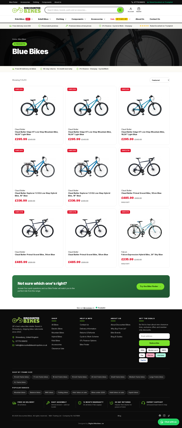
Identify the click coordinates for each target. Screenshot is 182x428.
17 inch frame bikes (40, 377)
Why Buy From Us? (118, 329)
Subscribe (154, 343)
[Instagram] (164, 415)
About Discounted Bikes (120, 325)
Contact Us (155, 19)
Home (14, 39)
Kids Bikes (22, 19)
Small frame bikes (118, 377)
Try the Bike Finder (149, 286)
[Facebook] (160, 415)
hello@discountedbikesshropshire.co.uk (31, 345)
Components (47, 2)
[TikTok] (168, 415)
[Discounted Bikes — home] (26, 10)
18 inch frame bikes (60, 377)
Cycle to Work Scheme (89, 337)
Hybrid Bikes (57, 337)
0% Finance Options (88, 340)
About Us (57, 2)
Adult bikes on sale (117, 392)
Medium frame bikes (137, 377)
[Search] (120, 10)
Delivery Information (88, 329)
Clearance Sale (58, 348)
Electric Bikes (57, 329)
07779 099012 (21, 341)
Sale (118, 19)
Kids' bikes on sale (80, 392)
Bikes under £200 (98, 392)
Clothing (36, 2)
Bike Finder (13, 2)
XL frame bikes (20, 382)
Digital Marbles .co (96, 423)
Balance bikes (35, 392)
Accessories (25, 2)
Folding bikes (63, 392)
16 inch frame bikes (21, 377)
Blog (119, 416)
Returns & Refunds (87, 333)
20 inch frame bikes (98, 377)
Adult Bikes (43, 19)
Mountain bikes (19, 392)
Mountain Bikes (58, 333)
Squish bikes (133, 392)
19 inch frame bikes (79, 377)
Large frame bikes (156, 377)
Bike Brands (116, 333)
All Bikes (55, 325)
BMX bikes (49, 392)
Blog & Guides (116, 337)
